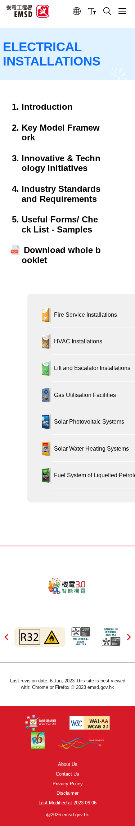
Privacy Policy (68, 783)
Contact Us (67, 774)
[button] (76, 11)
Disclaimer (67, 793)
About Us (67, 764)
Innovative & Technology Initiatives (61, 163)
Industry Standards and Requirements (61, 194)
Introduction (47, 107)
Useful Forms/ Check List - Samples (60, 224)
